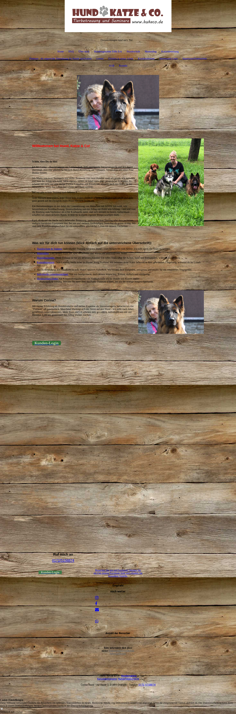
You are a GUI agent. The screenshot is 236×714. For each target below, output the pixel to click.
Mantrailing (151, 51)
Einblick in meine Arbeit (120, 58)
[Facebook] (96, 604)
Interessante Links (168, 58)
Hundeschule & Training (49, 248)
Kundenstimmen (146, 58)
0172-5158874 (147, 684)
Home (60, 51)
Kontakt (123, 65)
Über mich (84, 51)
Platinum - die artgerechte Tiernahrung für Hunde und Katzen (60, 58)
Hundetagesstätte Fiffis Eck (108, 51)
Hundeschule (133, 51)
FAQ (71, 51)
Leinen (100, 58)
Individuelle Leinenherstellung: (52, 274)
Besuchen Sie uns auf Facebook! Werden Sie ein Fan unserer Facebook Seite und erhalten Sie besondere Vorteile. (118, 573)
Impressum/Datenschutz (195, 58)
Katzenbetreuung (170, 51)
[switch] (1, 709)
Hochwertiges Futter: (48, 278)
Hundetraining (128, 675)
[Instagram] (96, 598)
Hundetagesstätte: (46, 257)
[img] (118, 16)
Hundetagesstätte (128, 678)
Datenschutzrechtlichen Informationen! (121, 652)
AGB (111, 65)
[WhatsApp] (96, 621)
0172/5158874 (63, 560)
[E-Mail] (97, 610)
